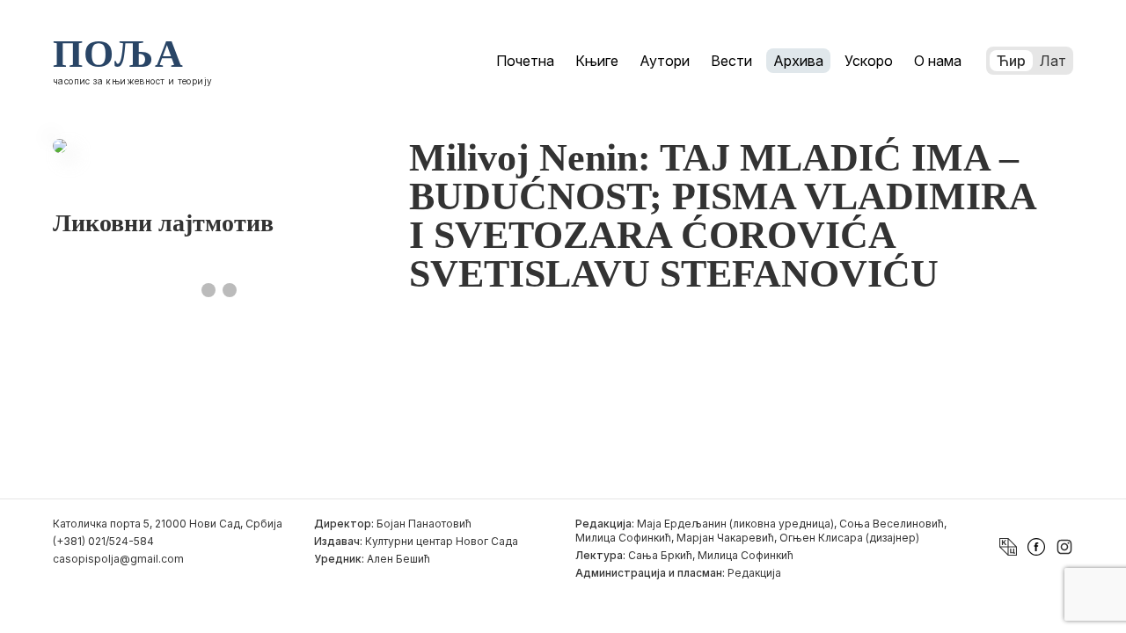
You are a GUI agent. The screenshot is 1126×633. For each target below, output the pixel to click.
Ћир (1011, 60)
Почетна (525, 60)
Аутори (665, 60)
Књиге (596, 60)
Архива (798, 60)
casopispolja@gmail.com (118, 558)
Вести (731, 60)
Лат (1053, 60)
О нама (937, 60)
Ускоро (868, 60)
